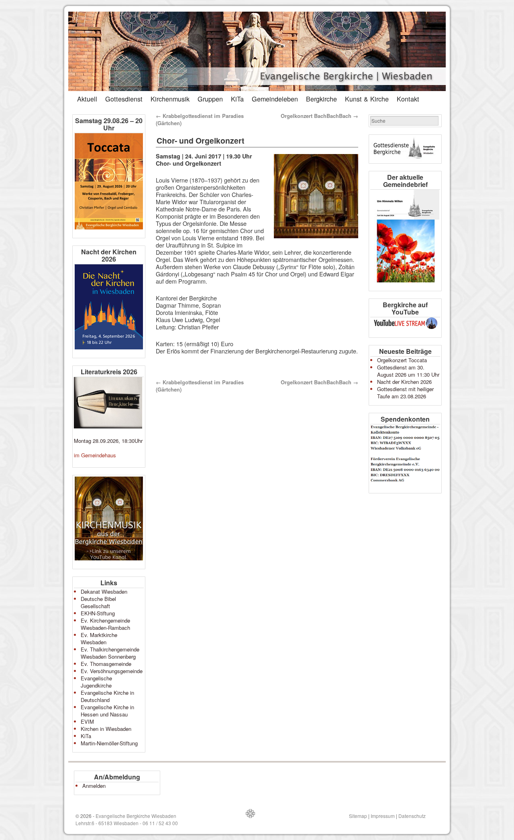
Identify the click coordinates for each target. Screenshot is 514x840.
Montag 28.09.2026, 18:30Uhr (108, 440)
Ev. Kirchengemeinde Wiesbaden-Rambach (105, 624)
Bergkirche (321, 98)
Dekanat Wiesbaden (104, 591)
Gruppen (210, 98)
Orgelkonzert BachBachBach (319, 116)
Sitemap (358, 815)
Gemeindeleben (275, 98)
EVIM (87, 721)
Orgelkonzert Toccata (402, 360)
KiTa (237, 98)
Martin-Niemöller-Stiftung (109, 743)
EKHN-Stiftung (98, 613)
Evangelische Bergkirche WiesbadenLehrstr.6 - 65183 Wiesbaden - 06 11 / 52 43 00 (126, 819)
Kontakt (408, 98)
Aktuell (87, 98)
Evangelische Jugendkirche (96, 681)
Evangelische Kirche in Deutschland (107, 696)
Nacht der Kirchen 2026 (404, 382)
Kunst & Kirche (367, 98)
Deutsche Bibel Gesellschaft (98, 602)
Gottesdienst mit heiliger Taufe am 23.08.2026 (405, 392)
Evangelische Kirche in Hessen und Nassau (107, 710)
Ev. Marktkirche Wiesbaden (99, 638)
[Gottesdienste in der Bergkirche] (405, 149)
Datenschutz (412, 815)
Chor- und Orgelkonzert (200, 140)
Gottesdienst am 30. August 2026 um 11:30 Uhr (408, 370)
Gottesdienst (124, 98)
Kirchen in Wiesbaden (106, 728)
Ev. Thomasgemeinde (106, 664)
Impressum (383, 815)
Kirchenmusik (170, 98)
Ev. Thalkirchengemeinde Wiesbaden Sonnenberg (110, 652)
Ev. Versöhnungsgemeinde (112, 671)
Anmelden (94, 785)
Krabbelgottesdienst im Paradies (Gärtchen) (200, 119)
